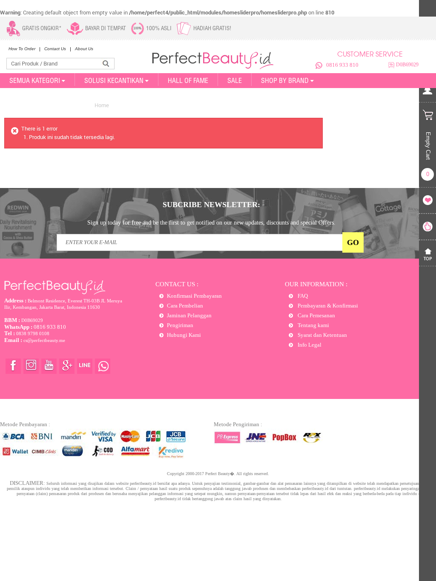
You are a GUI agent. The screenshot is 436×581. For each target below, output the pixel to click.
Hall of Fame (188, 80)
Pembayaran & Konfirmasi (327, 305)
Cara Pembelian (185, 305)
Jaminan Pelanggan (189, 315)
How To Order (22, 48)
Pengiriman (180, 325)
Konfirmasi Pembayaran (194, 296)
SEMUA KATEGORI (34, 80)
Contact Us (55, 48)
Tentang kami (312, 325)
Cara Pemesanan (315, 315)
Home (102, 105)
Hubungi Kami (184, 335)
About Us (84, 48)
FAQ (302, 296)
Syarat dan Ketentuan (321, 335)
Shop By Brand (285, 80)
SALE (234, 80)
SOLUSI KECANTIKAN (113, 80)
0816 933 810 (342, 65)
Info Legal (308, 345)
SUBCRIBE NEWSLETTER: (211, 204)
